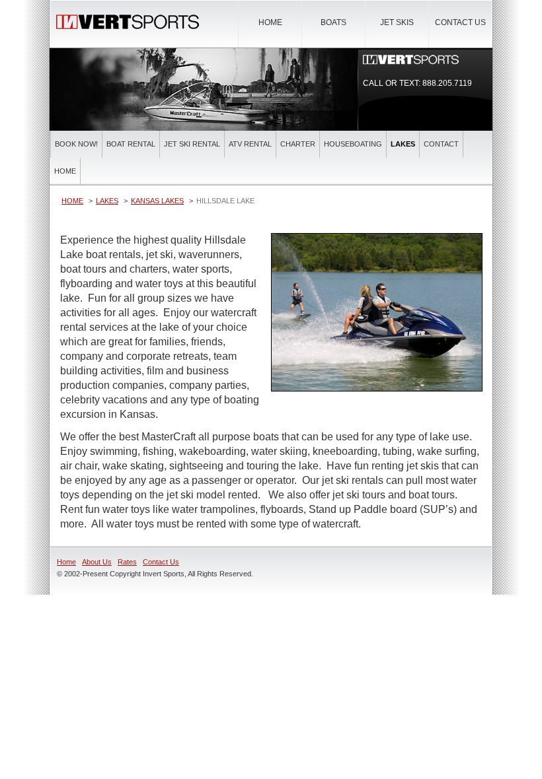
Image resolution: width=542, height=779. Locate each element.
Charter (297, 144)
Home (270, 22)
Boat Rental (130, 144)
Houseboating (353, 144)
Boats (333, 22)
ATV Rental (250, 144)
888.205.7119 (447, 83)
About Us (97, 562)
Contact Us (460, 22)
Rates (127, 562)
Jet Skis (397, 22)
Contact (441, 144)
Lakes (403, 144)
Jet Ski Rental (192, 144)
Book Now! (76, 144)
